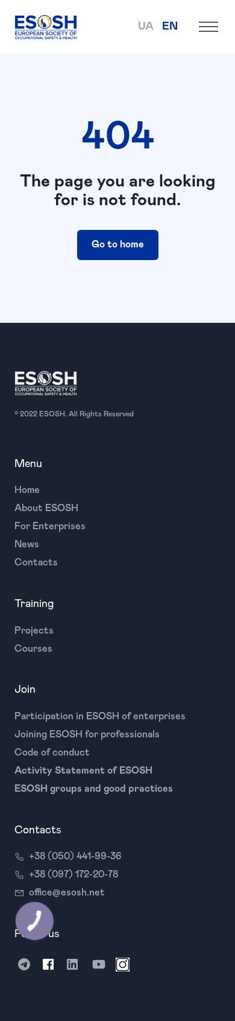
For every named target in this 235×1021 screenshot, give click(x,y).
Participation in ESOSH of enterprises (100, 716)
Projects (34, 630)
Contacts (36, 562)
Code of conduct (52, 752)
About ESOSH (46, 508)
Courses (33, 649)
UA (146, 26)
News (26, 544)
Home (27, 490)
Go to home (118, 244)
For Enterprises (50, 526)
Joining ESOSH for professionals (87, 734)
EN (170, 26)
